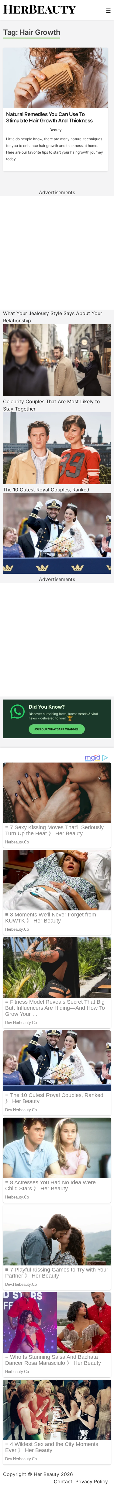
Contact (63, 1481)
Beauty (56, 130)
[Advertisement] (57, 253)
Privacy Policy (91, 1481)
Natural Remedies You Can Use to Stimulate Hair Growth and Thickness (49, 117)
